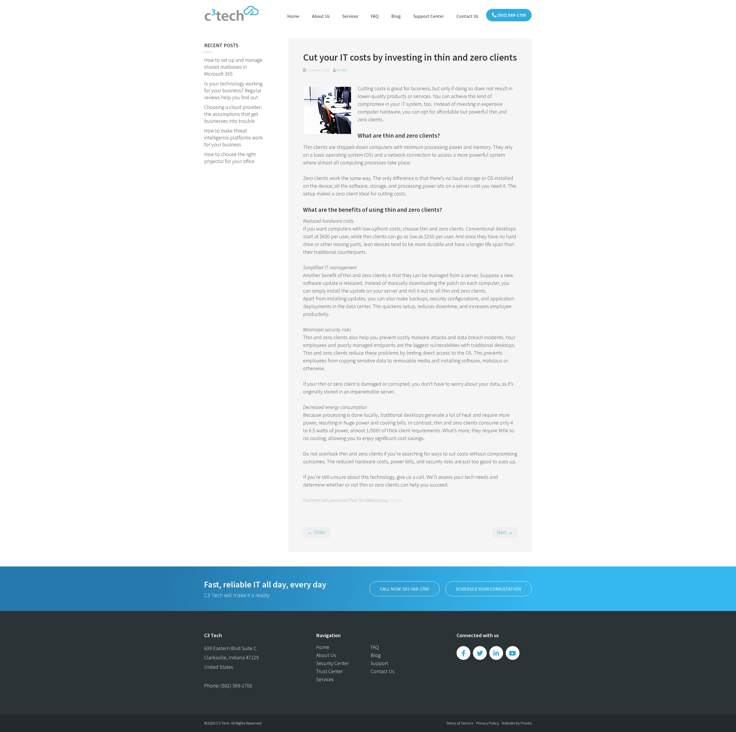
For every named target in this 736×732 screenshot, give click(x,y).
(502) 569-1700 (511, 15)
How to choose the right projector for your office (230, 157)
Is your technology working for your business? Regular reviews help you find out (233, 90)
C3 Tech (342, 70)
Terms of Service (459, 723)
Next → (505, 532)
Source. (396, 500)
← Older (316, 532)
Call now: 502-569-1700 (404, 589)
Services (350, 16)
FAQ (375, 16)
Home (293, 16)
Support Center (428, 16)
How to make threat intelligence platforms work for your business (233, 137)
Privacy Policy (487, 723)
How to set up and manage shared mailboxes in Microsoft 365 (233, 67)
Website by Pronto (517, 723)
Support (379, 663)
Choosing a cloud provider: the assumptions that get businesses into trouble (233, 114)
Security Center (332, 663)
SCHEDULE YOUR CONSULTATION (488, 589)
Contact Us (467, 16)
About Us (321, 16)
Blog (396, 16)
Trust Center (329, 671)
